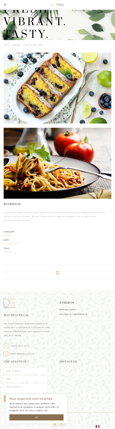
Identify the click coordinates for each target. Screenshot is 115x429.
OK (36, 417)
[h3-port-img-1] (57, 163)
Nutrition (16, 44)
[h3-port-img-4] (57, 88)
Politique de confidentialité (73, 314)
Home (6, 44)
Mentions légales (68, 310)
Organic (7, 251)
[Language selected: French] (101, 426)
